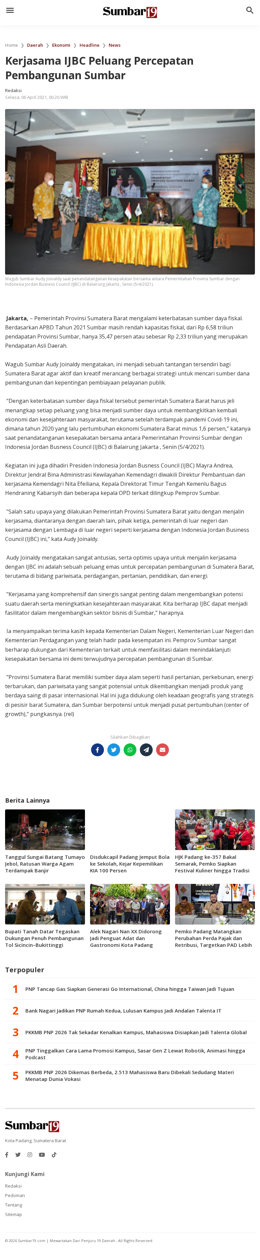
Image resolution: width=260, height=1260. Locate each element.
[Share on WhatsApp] (130, 749)
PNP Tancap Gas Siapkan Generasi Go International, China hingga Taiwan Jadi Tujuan (129, 988)
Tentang (13, 1205)
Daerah (35, 45)
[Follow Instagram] (29, 1154)
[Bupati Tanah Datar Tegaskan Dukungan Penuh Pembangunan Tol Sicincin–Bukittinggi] (45, 904)
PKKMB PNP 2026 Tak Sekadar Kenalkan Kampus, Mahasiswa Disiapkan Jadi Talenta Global (136, 1032)
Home (11, 45)
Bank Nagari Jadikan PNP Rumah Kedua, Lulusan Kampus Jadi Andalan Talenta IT (123, 1010)
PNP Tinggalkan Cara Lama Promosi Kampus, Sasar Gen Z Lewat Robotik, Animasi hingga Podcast (135, 1054)
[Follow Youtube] (42, 1154)
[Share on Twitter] (113, 749)
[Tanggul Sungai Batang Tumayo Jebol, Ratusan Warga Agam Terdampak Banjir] (45, 829)
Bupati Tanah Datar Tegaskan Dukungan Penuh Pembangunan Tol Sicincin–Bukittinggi (44, 938)
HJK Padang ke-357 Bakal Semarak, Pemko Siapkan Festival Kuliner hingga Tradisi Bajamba (212, 867)
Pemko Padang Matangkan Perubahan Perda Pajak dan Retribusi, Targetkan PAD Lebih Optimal (213, 941)
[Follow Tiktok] (54, 1154)
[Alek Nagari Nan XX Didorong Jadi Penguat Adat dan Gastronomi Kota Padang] (130, 904)
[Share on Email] (162, 749)
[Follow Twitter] (18, 1154)
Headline (90, 45)
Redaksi (13, 1186)
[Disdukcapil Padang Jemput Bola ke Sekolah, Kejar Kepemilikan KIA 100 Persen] (130, 829)
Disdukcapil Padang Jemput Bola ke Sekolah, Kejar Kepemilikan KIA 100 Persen (130, 863)
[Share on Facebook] (97, 749)
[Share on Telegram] (146, 749)
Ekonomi (61, 45)
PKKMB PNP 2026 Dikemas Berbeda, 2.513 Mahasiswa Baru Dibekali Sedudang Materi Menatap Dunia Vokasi (129, 1075)
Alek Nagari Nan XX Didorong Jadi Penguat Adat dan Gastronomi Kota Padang (126, 938)
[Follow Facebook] (6, 1154)
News (115, 45)
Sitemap (13, 1214)
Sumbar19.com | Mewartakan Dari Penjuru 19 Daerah (67, 1240)
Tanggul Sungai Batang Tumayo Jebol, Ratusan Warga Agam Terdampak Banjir (45, 863)
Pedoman (15, 1195)
